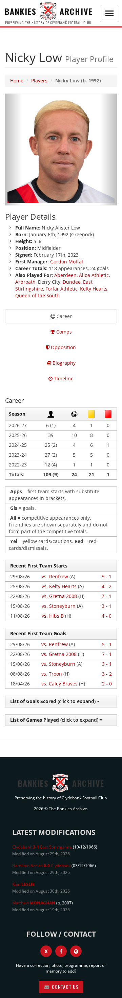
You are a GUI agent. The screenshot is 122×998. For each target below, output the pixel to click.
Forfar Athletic (61, 288)
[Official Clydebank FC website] (76, 951)
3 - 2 (107, 674)
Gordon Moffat (66, 261)
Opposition (62, 347)
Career (63, 316)
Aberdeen (65, 275)
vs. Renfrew (55, 576)
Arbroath (25, 282)
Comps (63, 331)
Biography (63, 363)
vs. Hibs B (53, 616)
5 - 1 (106, 576)
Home (16, 80)
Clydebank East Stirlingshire (42, 847)
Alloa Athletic (94, 275)
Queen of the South (37, 295)
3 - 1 (106, 606)
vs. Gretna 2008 (59, 596)
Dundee (72, 282)
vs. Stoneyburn (59, 606)
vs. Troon (51, 674)
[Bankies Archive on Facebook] (61, 951)
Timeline (63, 378)
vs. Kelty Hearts (59, 586)
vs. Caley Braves (59, 683)
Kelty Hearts (93, 288)
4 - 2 (106, 586)
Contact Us (64, 986)
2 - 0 (107, 683)
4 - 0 (106, 616)
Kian (23, 884)
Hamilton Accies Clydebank (41, 866)
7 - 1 (106, 596)
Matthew (33, 903)
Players (39, 80)
